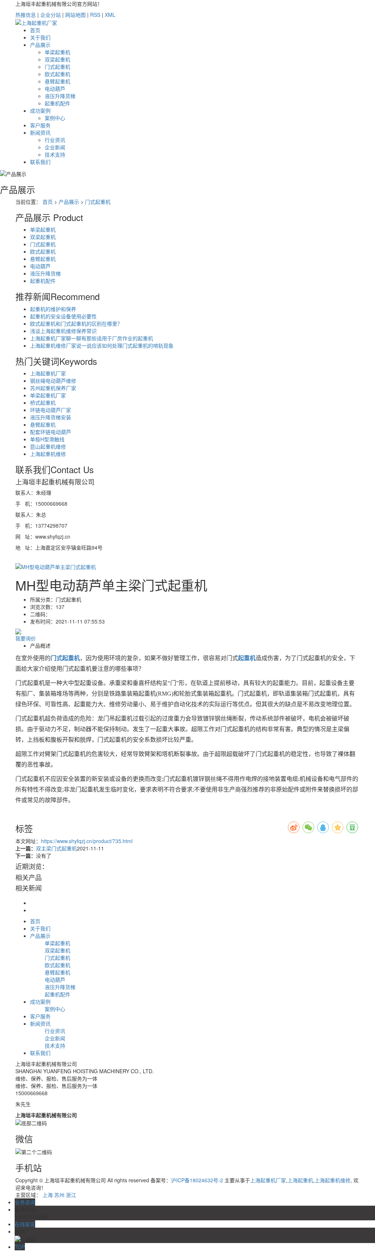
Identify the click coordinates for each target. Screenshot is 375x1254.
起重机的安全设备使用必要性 (63, 316)
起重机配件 (57, 103)
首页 (35, 30)
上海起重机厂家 (48, 373)
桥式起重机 (43, 402)
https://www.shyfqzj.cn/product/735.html (87, 841)
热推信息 (25, 14)
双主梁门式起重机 (56, 848)
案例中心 (55, 117)
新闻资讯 (40, 132)
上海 (47, 1194)
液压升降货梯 (60, 96)
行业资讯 (55, 139)
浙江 (71, 1194)
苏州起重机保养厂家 (53, 388)
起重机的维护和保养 (53, 308)
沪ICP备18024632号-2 (197, 1180)
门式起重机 (57, 66)
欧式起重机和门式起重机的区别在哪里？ (76, 323)
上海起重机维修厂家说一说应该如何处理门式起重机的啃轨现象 (102, 345)
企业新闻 (55, 147)
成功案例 (40, 110)
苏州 (59, 1194)
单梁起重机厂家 (48, 395)
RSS (95, 14)
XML (110, 14)
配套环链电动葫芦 (50, 431)
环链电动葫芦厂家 (50, 409)
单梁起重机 (57, 52)
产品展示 (40, 44)
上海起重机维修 (48, 453)
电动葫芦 (55, 88)
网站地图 (75, 14)
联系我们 (40, 161)
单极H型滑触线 (47, 439)
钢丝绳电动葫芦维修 (53, 380)
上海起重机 (300, 1180)
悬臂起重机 (57, 81)
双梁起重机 (57, 59)
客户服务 (40, 125)
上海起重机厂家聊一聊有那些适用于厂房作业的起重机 (91, 338)
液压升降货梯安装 (50, 417)
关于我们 (40, 37)
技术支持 (55, 154)
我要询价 (25, 638)
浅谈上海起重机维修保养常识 (63, 330)
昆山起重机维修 (48, 446)
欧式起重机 (57, 74)
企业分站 (50, 14)
